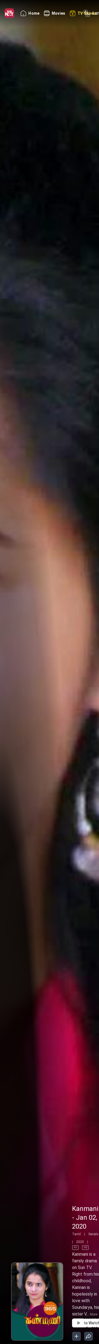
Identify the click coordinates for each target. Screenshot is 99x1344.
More (93, 1314)
